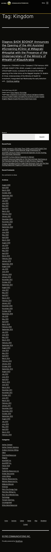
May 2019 (5, 250)
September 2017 (7, 284)
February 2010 (7, 434)
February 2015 (7, 342)
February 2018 (7, 274)
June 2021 (5, 203)
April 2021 (5, 208)
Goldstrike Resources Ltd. (10, 471)
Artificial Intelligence (32, 94)
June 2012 (5, 384)
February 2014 (7, 361)
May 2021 (5, 206)
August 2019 (6, 243)
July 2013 (5, 374)
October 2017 (6, 282)
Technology (23, 92)
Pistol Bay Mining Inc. (9, 492)
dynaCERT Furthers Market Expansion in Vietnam (18, 157)
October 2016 (6, 311)
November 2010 (7, 411)
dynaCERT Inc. (7, 463)
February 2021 (7, 214)
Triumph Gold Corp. (8, 500)
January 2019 (6, 261)
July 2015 (5, 332)
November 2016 (7, 308)
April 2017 (5, 295)
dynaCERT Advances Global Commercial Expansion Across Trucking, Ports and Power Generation (24, 153)
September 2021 (7, 195)
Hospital (41, 96)
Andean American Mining (10, 450)
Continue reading (13, 81)
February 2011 (6, 403)
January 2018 (6, 277)
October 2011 (6, 395)
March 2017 (6, 298)
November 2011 (7, 392)
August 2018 (6, 266)
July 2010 (5, 421)
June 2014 (5, 350)
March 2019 (6, 256)
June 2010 (5, 424)
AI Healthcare (14, 94)
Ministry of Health (23, 98)
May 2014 (5, 353)
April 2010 (5, 429)
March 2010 (6, 432)
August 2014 (6, 348)
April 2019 (5, 253)
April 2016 (5, 321)
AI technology (22, 94)
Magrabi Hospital (13, 98)
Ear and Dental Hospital (32, 96)
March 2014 (6, 358)
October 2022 (6, 193)
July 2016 (5, 316)
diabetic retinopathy (19, 96)
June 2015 (5, 335)
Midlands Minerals (8, 484)
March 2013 (6, 382)
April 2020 (5, 237)
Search (4, 132)
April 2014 (5, 356)
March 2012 (6, 387)
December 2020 (7, 219)
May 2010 (5, 426)
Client (12, 92)
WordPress (19, 541)
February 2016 (7, 327)
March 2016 (6, 324)
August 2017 (6, 287)
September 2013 (7, 369)
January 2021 (6, 216)
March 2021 (6, 211)
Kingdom (4, 98)
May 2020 (5, 235)
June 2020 (5, 232)
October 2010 (6, 413)
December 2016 (7, 306)
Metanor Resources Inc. (10, 479)
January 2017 (6, 303)
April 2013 (5, 379)
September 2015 (7, 329)
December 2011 (7, 390)
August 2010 (6, 419)
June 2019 (5, 248)
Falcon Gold (6, 465)
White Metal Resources (9, 505)
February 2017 (7, 300)
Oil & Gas (5, 486)
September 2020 (7, 227)
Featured (5, 468)
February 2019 (7, 258)
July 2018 (5, 269)
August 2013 (6, 371)
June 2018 (5, 271)
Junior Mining (6, 476)
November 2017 (7, 279)
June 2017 (5, 290)
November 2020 (7, 221)
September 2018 (7, 264)
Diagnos (17, 92)
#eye (7, 94)
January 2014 (6, 363)
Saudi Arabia (33, 98)
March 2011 (6, 400)
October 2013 (6, 366)
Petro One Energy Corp (9, 489)
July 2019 (5, 245)
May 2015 (5, 337)
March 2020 (6, 240)
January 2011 (6, 405)
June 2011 (5, 398)
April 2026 (5, 187)
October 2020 (6, 224)
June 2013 (5, 377)
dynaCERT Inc (6, 460)
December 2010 (7, 408)
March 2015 (6, 340)
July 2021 (5, 200)
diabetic (10, 96)
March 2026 (6, 190)
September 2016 (7, 313)
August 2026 (6, 185)
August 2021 (6, 198)
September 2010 (7, 416)
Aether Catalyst (7, 444)
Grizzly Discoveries (8, 473)
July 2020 (5, 229)
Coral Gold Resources (9, 455)
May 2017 (5, 292)
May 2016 (5, 319)
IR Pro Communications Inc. (16, 536)
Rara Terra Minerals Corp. (10, 494)
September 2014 (7, 345)
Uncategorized (7, 502)
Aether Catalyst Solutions (10, 447)
